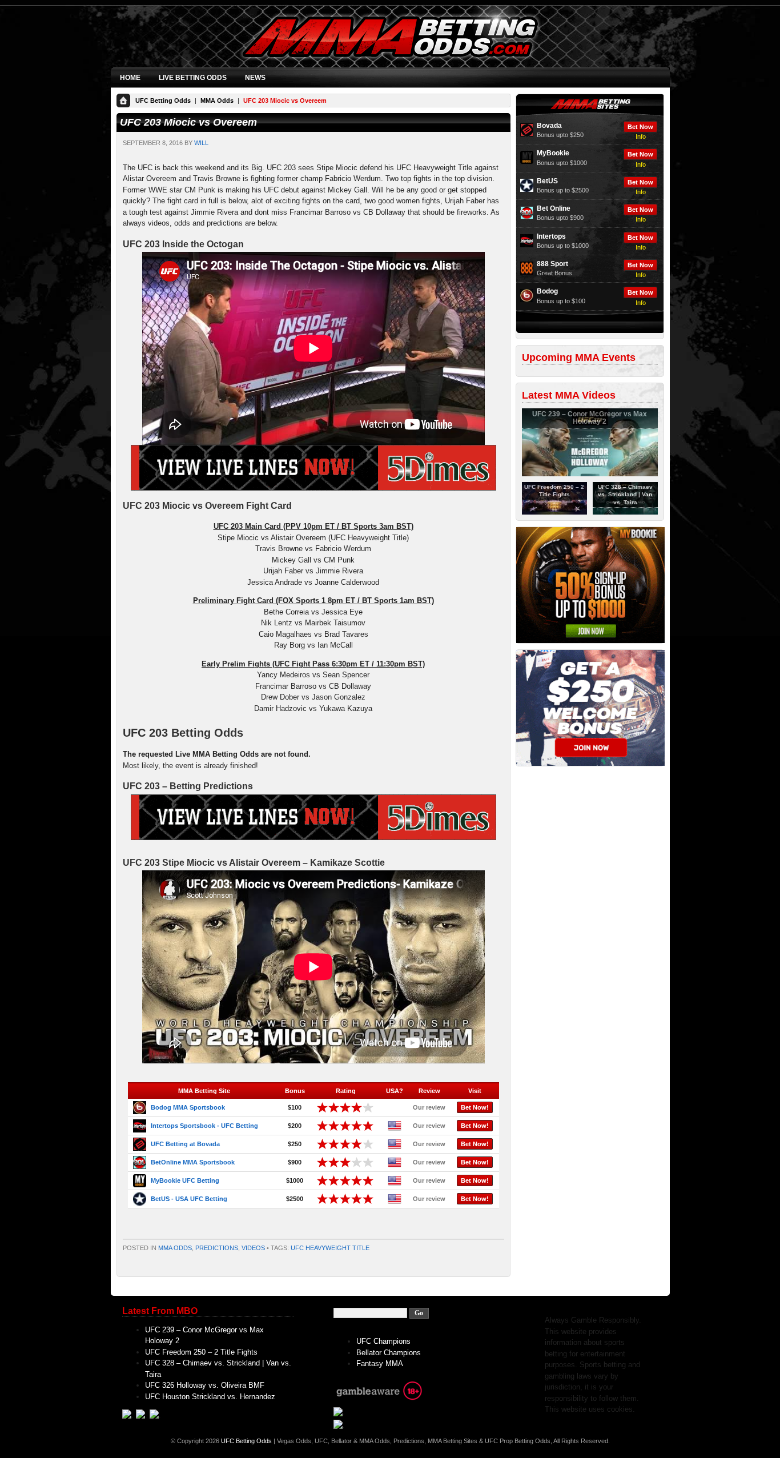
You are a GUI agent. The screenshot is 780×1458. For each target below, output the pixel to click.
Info (641, 136)
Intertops (551, 236)
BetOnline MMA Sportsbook (193, 1162)
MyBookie (553, 153)
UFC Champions (383, 1341)
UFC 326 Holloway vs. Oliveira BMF (204, 1385)
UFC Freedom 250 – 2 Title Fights (201, 1352)
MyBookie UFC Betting (185, 1180)
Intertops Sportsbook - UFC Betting (204, 1125)
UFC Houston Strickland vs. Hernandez (210, 1396)
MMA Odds (217, 100)
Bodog (547, 291)
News (255, 78)
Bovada (549, 126)
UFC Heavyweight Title (330, 1247)
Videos (253, 1247)
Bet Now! (475, 1107)
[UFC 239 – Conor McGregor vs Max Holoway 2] (590, 474)
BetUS (547, 181)
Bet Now (640, 126)
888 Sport (552, 264)
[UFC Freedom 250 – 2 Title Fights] (554, 512)
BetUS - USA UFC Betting (189, 1198)
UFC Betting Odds (163, 100)
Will (201, 142)
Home (130, 78)
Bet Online (553, 208)
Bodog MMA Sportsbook (188, 1107)
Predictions (216, 1247)
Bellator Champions (388, 1352)
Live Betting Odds (193, 78)
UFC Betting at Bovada (185, 1143)
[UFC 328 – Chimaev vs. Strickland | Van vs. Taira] (625, 512)
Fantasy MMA (379, 1363)
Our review (429, 1107)
